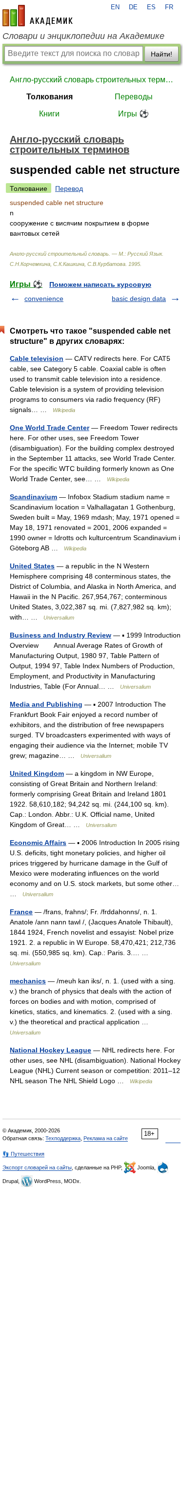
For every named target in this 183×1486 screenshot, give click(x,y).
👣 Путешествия (23, 1154)
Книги (49, 114)
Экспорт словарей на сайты (37, 1167)
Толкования (49, 97)
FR (169, 7)
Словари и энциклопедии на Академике (83, 36)
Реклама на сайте (105, 1138)
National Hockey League (50, 1050)
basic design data (139, 298)
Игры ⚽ (133, 114)
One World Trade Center (49, 428)
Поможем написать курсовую (100, 284)
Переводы (134, 97)
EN (115, 7)
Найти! (161, 54)
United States (32, 566)
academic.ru (37, 15)
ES (151, 7)
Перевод (69, 188)
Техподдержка (63, 1138)
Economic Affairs (38, 842)
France (21, 912)
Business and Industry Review (60, 635)
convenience (43, 298)
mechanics (28, 981)
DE (133, 7)
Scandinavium (33, 497)
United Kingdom (37, 773)
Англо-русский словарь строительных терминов (91, 79)
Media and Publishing (46, 704)
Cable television (36, 358)
